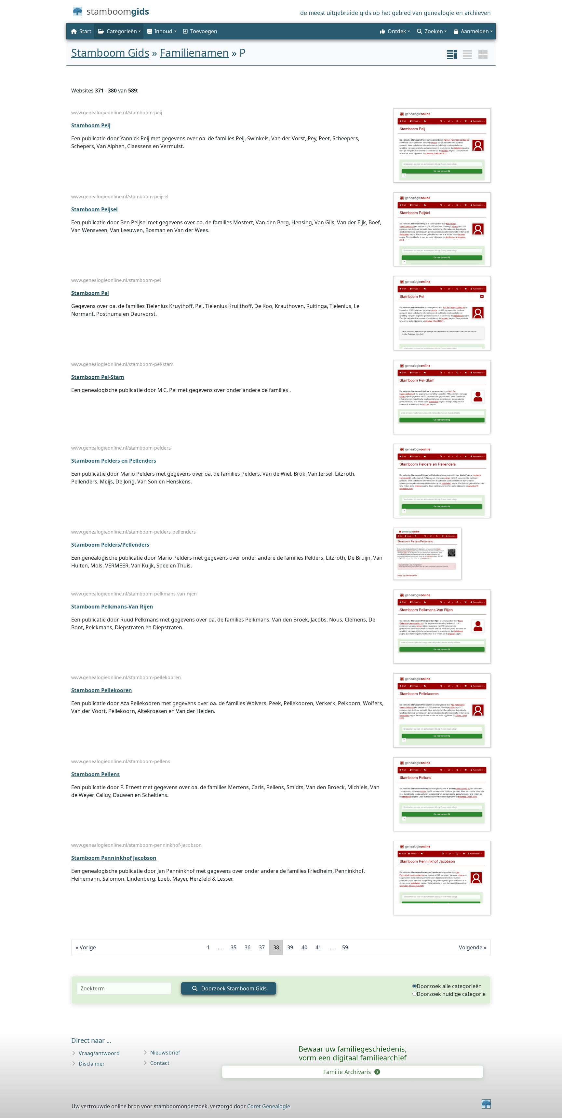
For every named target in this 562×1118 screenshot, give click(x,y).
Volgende (470, 947)
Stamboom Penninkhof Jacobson (113, 857)
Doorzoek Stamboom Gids (233, 988)
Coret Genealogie (268, 1106)
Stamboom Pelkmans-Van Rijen (112, 606)
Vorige (88, 947)
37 (262, 947)
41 (318, 947)
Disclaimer (92, 1063)
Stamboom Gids (110, 53)
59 (345, 947)
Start (85, 31)
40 (304, 947)
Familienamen (194, 53)
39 (290, 947)
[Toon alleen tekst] (467, 54)
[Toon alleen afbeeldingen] (483, 54)
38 (276, 947)
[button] (161, 31)
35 (233, 947)
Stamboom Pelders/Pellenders (110, 544)
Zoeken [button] (434, 31)
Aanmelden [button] (475, 31)
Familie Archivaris (347, 1072)
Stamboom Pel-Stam (97, 377)
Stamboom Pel (90, 293)
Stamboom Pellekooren (101, 690)
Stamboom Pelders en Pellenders (113, 460)
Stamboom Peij (91, 125)
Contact (159, 1063)
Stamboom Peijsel (94, 209)
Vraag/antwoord (99, 1053)
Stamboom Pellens (95, 774)
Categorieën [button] (122, 31)
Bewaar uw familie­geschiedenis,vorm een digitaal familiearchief (353, 1053)
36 (247, 947)
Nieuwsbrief (165, 1052)
